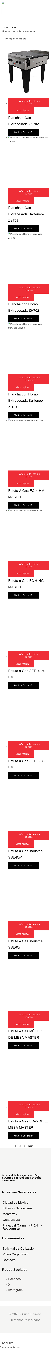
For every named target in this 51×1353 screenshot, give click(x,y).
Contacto (9, 1260)
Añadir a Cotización (23, 132)
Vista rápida (22, 110)
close (17, 1347)
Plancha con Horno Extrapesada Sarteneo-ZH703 (26, 400)
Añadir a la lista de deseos (29, 102)
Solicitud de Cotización (19, 1248)
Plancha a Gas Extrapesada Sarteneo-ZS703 (26, 213)
